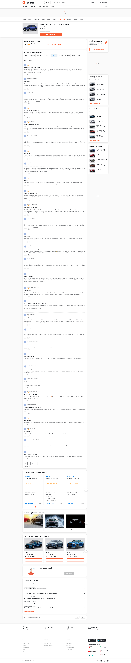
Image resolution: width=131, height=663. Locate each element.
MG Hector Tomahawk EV (101, 159)
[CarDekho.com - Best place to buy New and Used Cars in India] (28, 2)
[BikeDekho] (92, 647)
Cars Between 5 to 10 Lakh (52, 529)
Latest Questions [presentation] (27, 583)
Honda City (98, 82)
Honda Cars (95, 103)
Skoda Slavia (98, 135)
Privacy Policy (25, 645)
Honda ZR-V (98, 98)
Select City (105, 6)
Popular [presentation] (91, 79)
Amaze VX (48, 476)
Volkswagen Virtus (100, 130)
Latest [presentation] (97, 111)
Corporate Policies (26, 647)
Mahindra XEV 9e (99, 169)
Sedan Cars (95, 140)
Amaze (24, 19)
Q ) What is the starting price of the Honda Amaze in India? (37, 603)
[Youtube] (101, 661)
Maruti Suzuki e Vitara (100, 149)
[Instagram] (104, 661)
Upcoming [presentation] (97, 79)
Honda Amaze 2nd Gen (101, 88)
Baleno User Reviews (54, 560)
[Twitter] (97, 661)
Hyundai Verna (99, 125)
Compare (40, 503)
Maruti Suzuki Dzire (100, 115)
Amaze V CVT (70, 476)
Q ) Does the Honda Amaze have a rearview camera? (36, 588)
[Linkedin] (107, 661)
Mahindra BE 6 (99, 154)
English (92, 2)
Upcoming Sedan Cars (72, 529)
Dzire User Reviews (34, 560)
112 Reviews (45, 26)
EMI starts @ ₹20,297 (45, 31)
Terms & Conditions (26, 643)
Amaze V (27, 476)
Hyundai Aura (99, 120)
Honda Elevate (99, 93)
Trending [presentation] (91, 111)
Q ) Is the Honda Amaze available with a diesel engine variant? (38, 607)
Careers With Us (25, 641)
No (83, 617)
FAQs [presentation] (34, 583)
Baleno (47, 552)
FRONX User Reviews (75, 560)
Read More (39, 72)
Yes (77, 617)
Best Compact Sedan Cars (31, 529)
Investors (24, 649)
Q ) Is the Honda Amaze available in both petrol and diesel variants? (39, 598)
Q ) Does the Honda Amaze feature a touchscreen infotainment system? (40, 593)
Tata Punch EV (99, 164)
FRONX (68, 552)
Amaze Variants (31, 506)
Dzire (26, 552)
